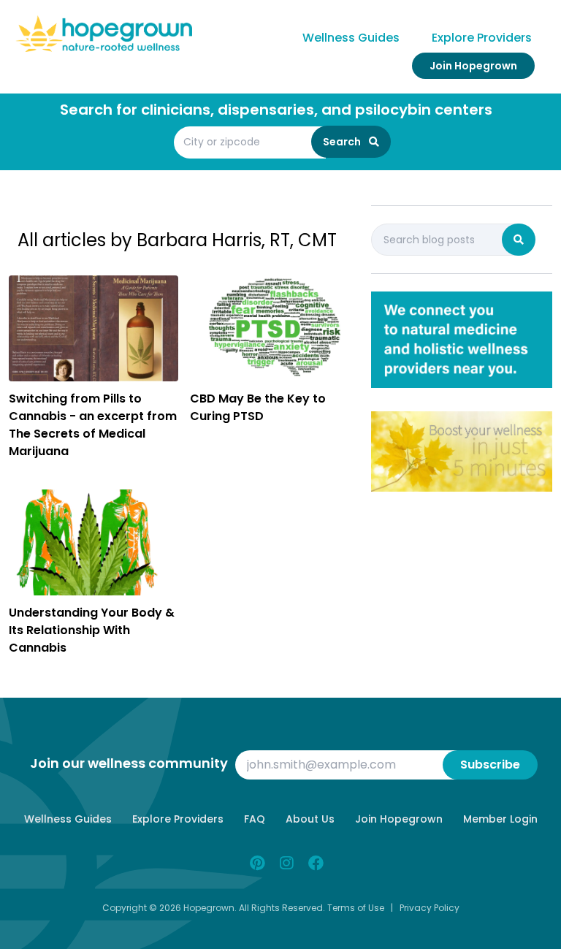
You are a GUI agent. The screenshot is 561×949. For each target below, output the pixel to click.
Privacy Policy (429, 908)
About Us (310, 819)
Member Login (500, 819)
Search (343, 141)
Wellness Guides (351, 37)
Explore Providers (482, 37)
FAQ (254, 819)
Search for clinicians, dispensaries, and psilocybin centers (276, 109)
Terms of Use (355, 908)
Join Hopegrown (473, 65)
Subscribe (490, 764)
